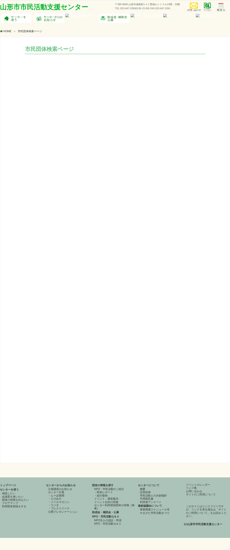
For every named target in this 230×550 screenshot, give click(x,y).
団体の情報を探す (103, 485)
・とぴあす (55, 498)
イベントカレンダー (198, 484)
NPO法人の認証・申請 (108, 520)
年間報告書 (146, 498)
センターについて (148, 485)
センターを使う (9, 489)
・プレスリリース (59, 508)
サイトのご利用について (201, 494)
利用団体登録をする (14, 506)
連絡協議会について (150, 505)
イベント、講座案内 (106, 498)
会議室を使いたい (13, 496)
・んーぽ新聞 (56, 495)
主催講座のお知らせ (60, 489)
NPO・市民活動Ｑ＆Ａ (105, 516)
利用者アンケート (150, 502)
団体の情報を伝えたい (15, 499)
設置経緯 (145, 492)
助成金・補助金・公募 (105, 512)
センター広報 (56, 492)
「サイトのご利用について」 (206, 511)
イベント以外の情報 (106, 502)
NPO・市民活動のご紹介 (109, 489)
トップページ (8, 485)
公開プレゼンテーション (63, 511)
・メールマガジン (59, 502)
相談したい (8, 493)
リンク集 (191, 488)
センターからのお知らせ (61, 485)
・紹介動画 (101, 495)
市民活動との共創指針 (153, 495)
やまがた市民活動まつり (155, 512)
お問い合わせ (194, 491)
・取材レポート (103, 492)
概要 (142, 489)
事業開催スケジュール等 (155, 509)
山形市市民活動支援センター (44, 7)
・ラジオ (53, 505)
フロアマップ (10, 503)
